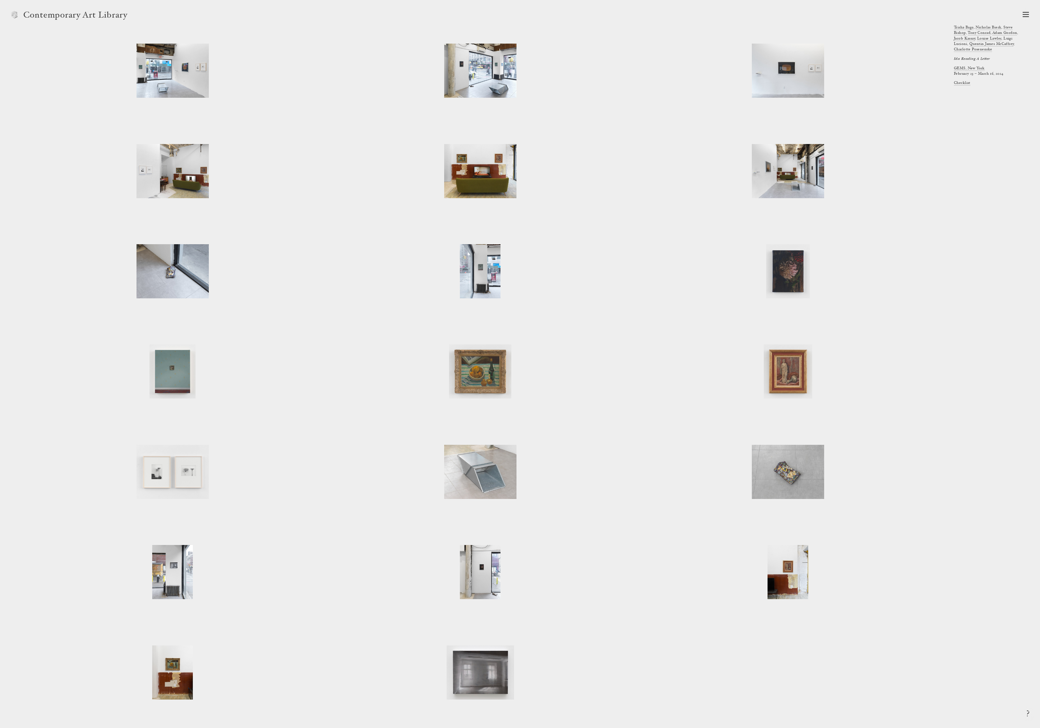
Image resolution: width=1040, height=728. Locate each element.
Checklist (962, 83)
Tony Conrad (979, 33)
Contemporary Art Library (75, 15)
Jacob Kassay (964, 39)
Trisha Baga (964, 28)
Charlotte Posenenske (973, 49)
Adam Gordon (1004, 33)
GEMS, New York (969, 68)
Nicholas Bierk (988, 28)
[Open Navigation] (1026, 14)
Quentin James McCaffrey (991, 44)
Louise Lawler (989, 39)
